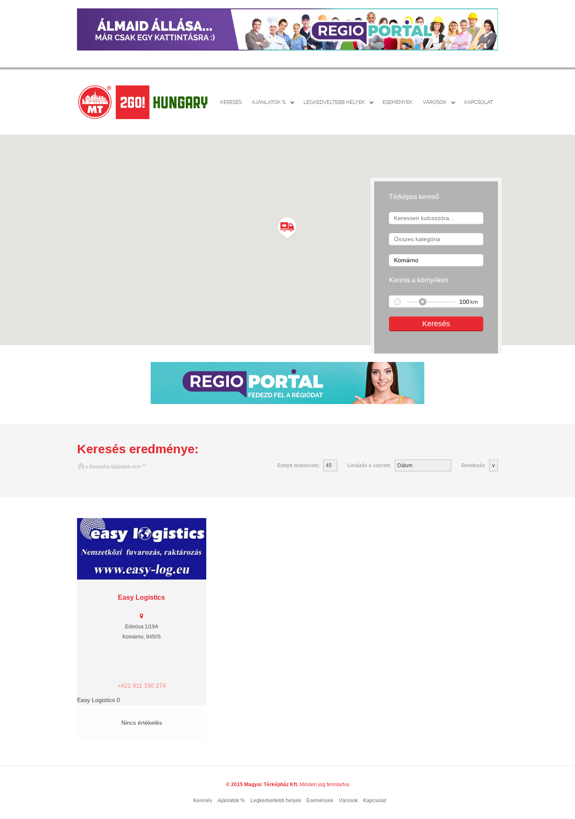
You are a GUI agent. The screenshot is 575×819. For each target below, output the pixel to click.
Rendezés (473, 465)
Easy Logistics (141, 597)
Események (398, 102)
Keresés (231, 102)
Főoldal (81, 467)
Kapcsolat (478, 102)
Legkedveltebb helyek (334, 102)
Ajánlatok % (269, 102)
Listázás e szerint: (369, 465)
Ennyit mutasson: (298, 465)
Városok (435, 102)
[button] (287, 228)
